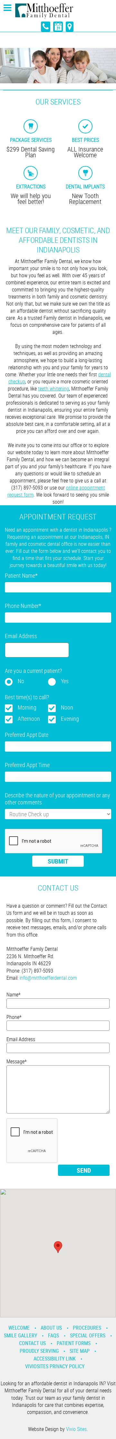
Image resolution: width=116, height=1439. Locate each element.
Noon (67, 707)
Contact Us (32, 1343)
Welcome (19, 1327)
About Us (51, 1327)
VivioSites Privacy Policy (54, 1366)
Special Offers (87, 1335)
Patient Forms (74, 1343)
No (21, 681)
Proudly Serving (39, 1350)
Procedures (87, 1327)
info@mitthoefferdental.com (48, 977)
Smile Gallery (20, 1335)
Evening (70, 718)
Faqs (53, 1335)
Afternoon (29, 718)
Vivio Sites (76, 1429)
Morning (27, 707)
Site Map (80, 1350)
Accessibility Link (55, 1358)
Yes (65, 681)
